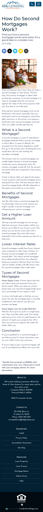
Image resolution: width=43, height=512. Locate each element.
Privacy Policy (21, 438)
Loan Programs (21, 461)
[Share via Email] (20, 51)
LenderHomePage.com (28, 509)
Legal (21, 433)
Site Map (21, 448)
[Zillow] (22, 505)
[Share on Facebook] (4, 51)
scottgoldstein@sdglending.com (21, 420)
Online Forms (21, 476)
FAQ (21, 481)
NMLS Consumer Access (21, 398)
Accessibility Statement (21, 443)
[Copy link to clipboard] (26, 51)
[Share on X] (9, 51)
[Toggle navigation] (38, 4)
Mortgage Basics (21, 471)
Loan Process (21, 466)
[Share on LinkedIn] (15, 51)
